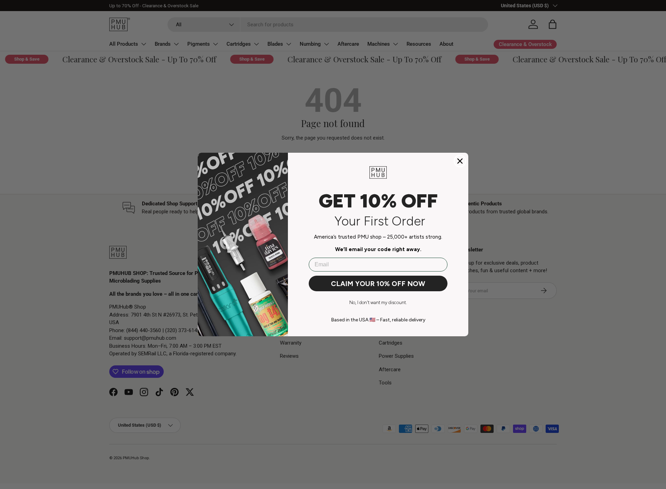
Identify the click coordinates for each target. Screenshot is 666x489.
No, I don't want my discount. (378, 302)
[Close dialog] (460, 161)
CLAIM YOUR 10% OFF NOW (378, 283)
